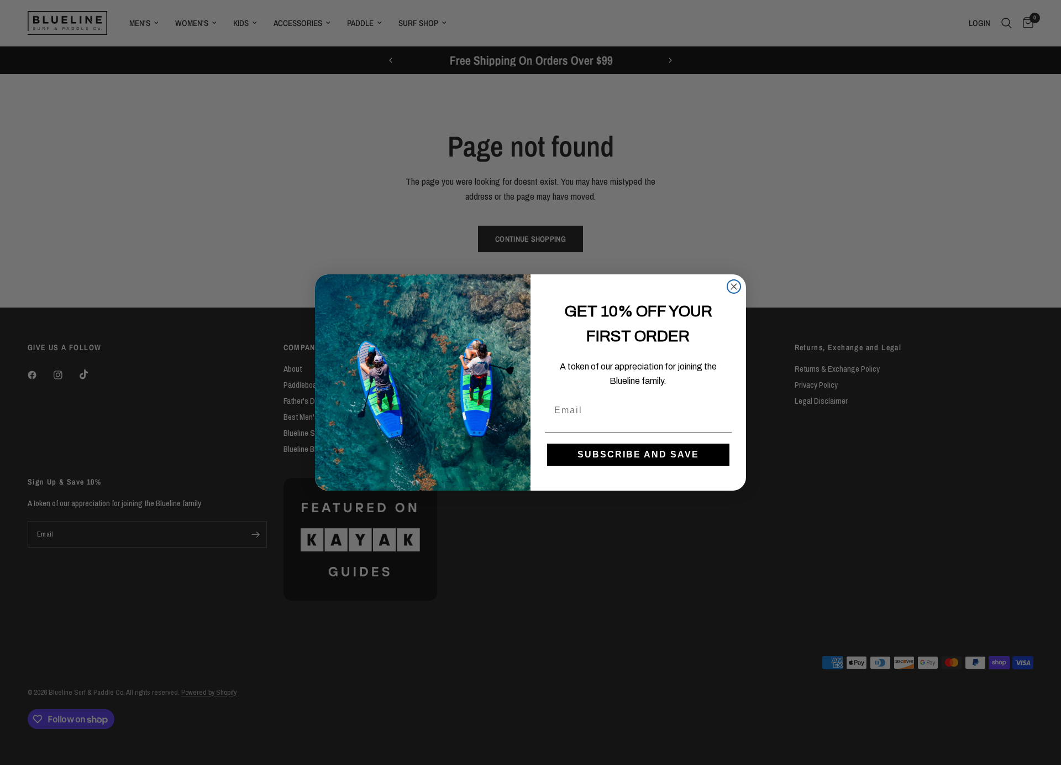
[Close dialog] (733, 286)
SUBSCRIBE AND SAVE (638, 454)
